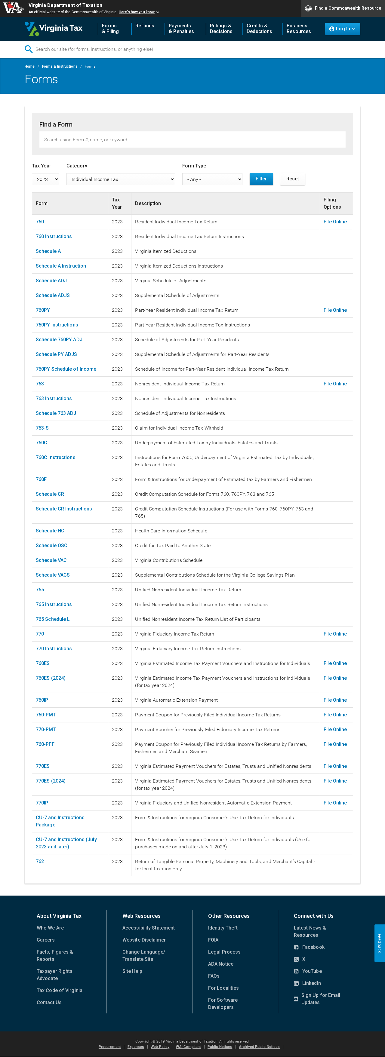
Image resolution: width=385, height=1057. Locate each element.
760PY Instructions (57, 325)
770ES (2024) (51, 781)
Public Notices (220, 1047)
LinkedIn (307, 983)
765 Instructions (54, 604)
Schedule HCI (51, 531)
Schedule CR (50, 494)
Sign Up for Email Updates (317, 999)
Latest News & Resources (310, 931)
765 (40, 590)
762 (40, 861)
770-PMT (46, 729)
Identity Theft (223, 928)
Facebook (309, 947)
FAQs (214, 976)
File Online (335, 222)
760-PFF (45, 744)
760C (41, 443)
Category (76, 166)
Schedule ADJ (51, 280)
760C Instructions (55, 457)
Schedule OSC (51, 545)
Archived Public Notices (259, 1047)
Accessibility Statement (148, 928)
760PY (43, 310)
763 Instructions (54, 398)
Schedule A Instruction (61, 266)
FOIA (213, 940)
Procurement (110, 1047)
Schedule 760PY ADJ (59, 339)
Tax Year (41, 166)
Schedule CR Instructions (64, 509)
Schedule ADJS (53, 295)
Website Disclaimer (144, 940)
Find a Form (55, 124)
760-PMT (46, 715)
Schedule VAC (51, 560)
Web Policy (160, 1047)
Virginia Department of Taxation (65, 5)
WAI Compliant (188, 1047)
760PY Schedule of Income (66, 369)
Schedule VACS (53, 575)
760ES (43, 663)
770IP (42, 803)
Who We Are (50, 928)
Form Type (194, 166)
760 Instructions (54, 236)
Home (30, 66)
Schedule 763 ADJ (56, 413)
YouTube (308, 971)
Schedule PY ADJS (56, 354)
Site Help (132, 971)
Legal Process (224, 952)
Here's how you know (137, 12)
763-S (42, 428)
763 (40, 384)
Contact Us (49, 1002)
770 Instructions (54, 648)
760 (40, 222)
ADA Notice (220, 964)
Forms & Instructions (60, 66)
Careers (46, 940)
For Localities (223, 988)
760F (41, 479)
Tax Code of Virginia (59, 990)
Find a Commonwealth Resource (348, 7)
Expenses (136, 1047)
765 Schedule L (53, 619)
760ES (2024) (51, 678)
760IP (42, 700)
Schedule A (48, 251)
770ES (43, 766)
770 (40, 634)
